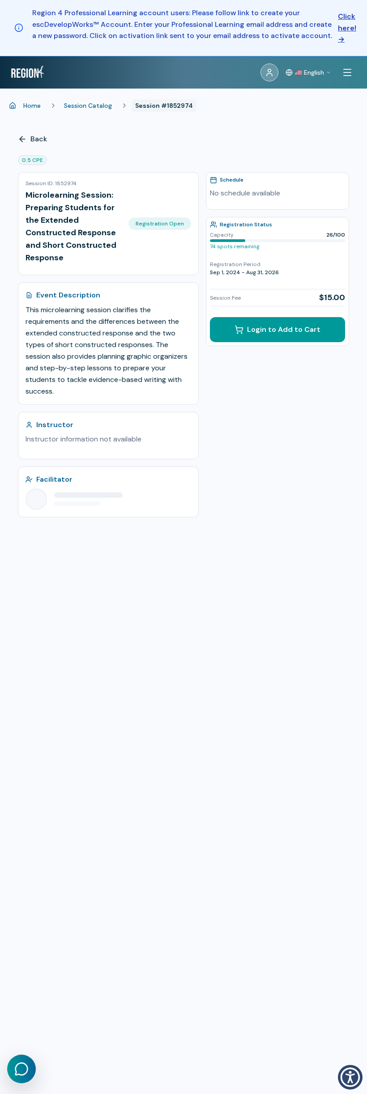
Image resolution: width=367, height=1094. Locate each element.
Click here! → (347, 28)
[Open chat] (21, 1069)
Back (38, 139)
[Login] (269, 72)
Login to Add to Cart (283, 329)
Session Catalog (88, 106)
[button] (350, 1077)
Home (32, 106)
